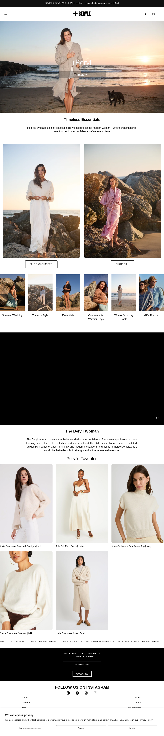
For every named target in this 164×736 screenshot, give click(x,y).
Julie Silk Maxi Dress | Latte (70, 546)
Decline (132, 728)
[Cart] (153, 14)
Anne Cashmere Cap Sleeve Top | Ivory (131, 546)
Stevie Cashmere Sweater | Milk (16, 633)
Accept (81, 728)
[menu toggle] (4, 14)
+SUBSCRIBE (82, 674)
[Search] (145, 14)
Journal (138, 697)
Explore (82, 74)
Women (26, 702)
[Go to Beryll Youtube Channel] (95, 694)
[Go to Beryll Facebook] (77, 693)
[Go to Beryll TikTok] (86, 694)
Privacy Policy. (146, 720)
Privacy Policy (135, 707)
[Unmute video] (157, 417)
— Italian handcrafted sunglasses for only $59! (82, 3)
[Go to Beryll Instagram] (68, 693)
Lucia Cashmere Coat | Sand (70, 633)
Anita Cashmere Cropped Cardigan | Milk (21, 546)
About (139, 702)
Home (25, 697)
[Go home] (82, 14)
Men (24, 707)
